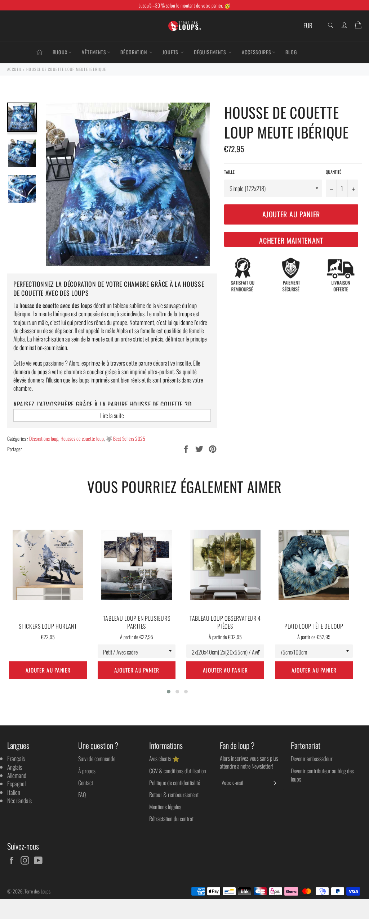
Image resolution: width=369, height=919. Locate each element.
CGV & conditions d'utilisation (177, 770)
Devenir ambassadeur (312, 758)
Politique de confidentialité (174, 782)
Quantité (333, 172)
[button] (168, 691)
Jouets (171, 52)
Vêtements (94, 52)
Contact (85, 782)
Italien (13, 792)
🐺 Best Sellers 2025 (125, 438)
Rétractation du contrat (171, 818)
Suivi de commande (96, 758)
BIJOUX (60, 52)
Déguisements (211, 52)
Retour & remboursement (174, 794)
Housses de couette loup (82, 438)
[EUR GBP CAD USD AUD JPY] (310, 26)
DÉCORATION (134, 52)
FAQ (82, 794)
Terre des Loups (37, 891)
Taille (229, 172)
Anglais (14, 766)
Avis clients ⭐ (164, 758)
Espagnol (16, 783)
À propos (86, 770)
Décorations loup (43, 438)
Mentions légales (165, 806)
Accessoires (256, 52)
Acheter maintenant (291, 240)
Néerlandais (19, 800)
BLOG (291, 52)
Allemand (16, 775)
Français (16, 758)
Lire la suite (112, 415)
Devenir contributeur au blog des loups (322, 774)
